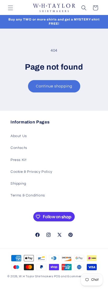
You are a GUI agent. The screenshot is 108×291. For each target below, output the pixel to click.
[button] (10, 8)
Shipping (18, 183)
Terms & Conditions (27, 195)
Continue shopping (54, 86)
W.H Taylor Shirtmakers (36, 276)
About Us (18, 136)
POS (57, 276)
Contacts (18, 148)
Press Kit (18, 160)
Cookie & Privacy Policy (31, 172)
